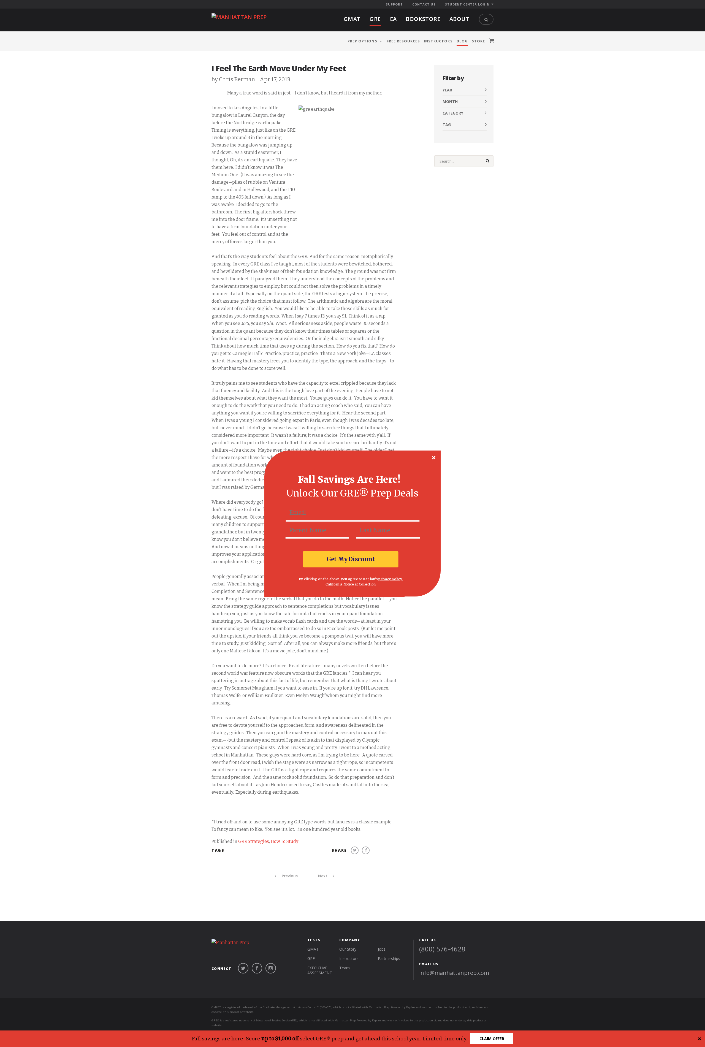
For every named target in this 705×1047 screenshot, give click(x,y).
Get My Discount (351, 559)
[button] (349, 480)
